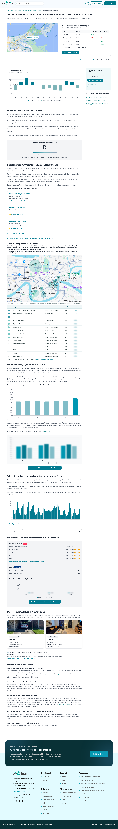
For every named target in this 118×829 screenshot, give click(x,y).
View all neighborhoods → (15, 233)
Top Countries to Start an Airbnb (91, 777)
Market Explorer (91, 86)
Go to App (46, 777)
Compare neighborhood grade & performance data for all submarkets (30, 238)
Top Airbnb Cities (12, 10)
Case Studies (85, 794)
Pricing (64, 777)
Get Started (110, 3)
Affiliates (64, 803)
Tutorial (45, 780)
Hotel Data (46, 810)
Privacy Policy (97, 825)
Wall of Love (85, 797)
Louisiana (39, 10)
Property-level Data (49, 806)
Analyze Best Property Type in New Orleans (45, 468)
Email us (64, 783)
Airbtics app (46, 431)
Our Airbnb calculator (65, 704)
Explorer (45, 792)
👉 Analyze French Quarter (17, 200)
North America (22, 10)
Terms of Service (109, 825)
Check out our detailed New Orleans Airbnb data (48, 675)
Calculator (97, 3)
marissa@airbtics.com (20, 791)
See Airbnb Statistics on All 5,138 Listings (21, 659)
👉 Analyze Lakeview (15, 228)
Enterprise (46, 813)
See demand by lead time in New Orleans (45, 602)
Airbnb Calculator (92, 84)
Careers (64, 799)
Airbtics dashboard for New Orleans (43, 359)
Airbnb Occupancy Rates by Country (92, 790)
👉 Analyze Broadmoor (16, 214)
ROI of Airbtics (66, 796)
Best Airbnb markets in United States (96, 97)
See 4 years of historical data (18, 524)
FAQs (63, 780)
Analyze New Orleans (70, 52)
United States (32, 10)
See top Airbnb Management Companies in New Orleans (26, 561)
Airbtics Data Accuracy (69, 792)
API (44, 803)
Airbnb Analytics (48, 796)
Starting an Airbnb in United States (95, 100)
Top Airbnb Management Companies (93, 783)
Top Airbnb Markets (87, 780)
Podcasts (83, 801)
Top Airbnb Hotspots (87, 787)
